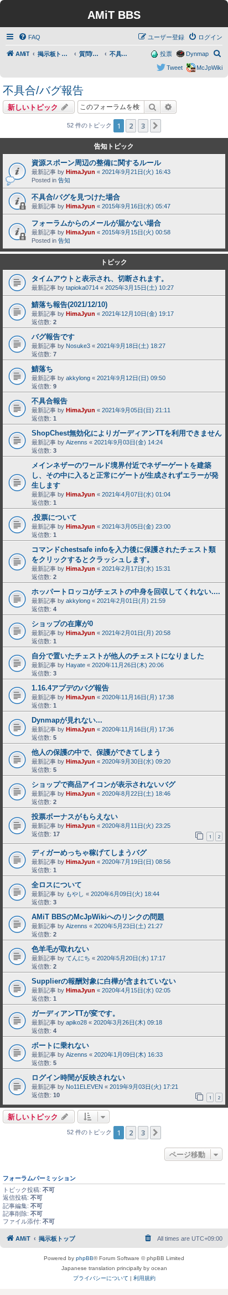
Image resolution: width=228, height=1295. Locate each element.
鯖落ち (42, 369)
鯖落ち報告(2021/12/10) (69, 304)
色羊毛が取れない (60, 949)
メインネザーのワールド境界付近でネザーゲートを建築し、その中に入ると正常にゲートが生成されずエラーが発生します (125, 475)
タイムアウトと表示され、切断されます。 (100, 278)
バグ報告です (53, 336)
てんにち (78, 958)
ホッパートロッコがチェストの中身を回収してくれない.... (126, 591)
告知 (64, 180)
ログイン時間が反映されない (78, 1077)
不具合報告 (50, 401)
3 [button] (143, 126)
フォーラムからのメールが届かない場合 (96, 223)
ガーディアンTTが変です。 (76, 1013)
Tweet (175, 67)
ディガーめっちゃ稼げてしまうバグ (89, 852)
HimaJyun (80, 171)
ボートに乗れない (60, 1045)
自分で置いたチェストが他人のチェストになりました (118, 656)
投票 (166, 53)
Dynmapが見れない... (67, 720)
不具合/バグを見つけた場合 (76, 197)
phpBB (85, 1258)
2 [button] (131, 126)
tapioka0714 (82, 287)
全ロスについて (57, 885)
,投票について (54, 517)
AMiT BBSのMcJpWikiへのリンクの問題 (98, 917)
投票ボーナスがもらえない (75, 816)
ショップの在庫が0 (62, 624)
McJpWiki (209, 67)
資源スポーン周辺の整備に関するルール (96, 162)
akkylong (78, 378)
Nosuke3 (78, 345)
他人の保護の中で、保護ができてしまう (96, 752)
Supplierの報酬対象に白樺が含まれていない (104, 981)
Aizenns (76, 442)
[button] (155, 125)
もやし (75, 893)
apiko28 (76, 1022)
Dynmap (197, 53)
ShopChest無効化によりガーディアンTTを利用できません (127, 433)
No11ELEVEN (84, 1086)
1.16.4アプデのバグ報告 (70, 688)
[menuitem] (29, 37)
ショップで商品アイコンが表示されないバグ (103, 784)
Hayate (75, 665)
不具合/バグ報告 (43, 90)
